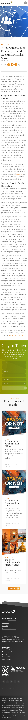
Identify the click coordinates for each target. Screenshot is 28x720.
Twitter (8, 64)
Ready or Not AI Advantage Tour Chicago (12, 444)
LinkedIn (12, 64)
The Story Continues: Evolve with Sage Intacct (13, 562)
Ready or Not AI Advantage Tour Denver (12, 503)
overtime (19, 174)
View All (13, 588)
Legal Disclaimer (7, 659)
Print (19, 64)
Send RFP (5, 626)
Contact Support (7, 649)
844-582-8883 (12, 620)
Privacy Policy (6, 656)
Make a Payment (7, 651)
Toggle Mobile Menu (25, 2)
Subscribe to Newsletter (9, 629)
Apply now (19, 639)
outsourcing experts (16, 335)
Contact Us (5, 623)
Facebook (15, 64)
